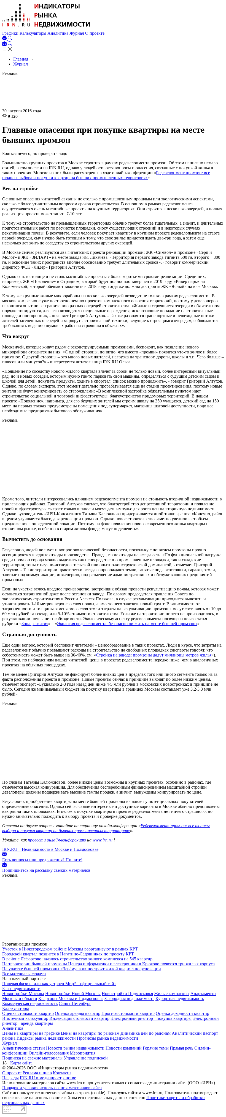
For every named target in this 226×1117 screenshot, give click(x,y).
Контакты (62, 1072)
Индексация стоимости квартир (79, 1018)
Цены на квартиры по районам (90, 1033)
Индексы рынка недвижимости (46, 1038)
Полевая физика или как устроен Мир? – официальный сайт (59, 983)
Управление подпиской (86, 1058)
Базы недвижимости (21, 988)
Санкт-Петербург (75, 1003)
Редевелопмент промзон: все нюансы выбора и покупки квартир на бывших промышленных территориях (106, 175)
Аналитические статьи (23, 1048)
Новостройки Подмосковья (127, 993)
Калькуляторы (33, 33)
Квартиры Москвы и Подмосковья (70, 998)
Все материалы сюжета (24, 973)
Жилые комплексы (171, 993)
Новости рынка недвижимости (75, 1048)
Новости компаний (124, 1048)
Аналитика (58, 33)
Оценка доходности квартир (182, 1013)
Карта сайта (21, 1063)
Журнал (77, 33)
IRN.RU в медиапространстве (48, 1077)
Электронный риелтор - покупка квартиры (151, 1018)
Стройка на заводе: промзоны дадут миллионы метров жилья (153, 655)
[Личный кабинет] (5, 38)
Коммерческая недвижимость (30, 1003)
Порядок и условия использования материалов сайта (52, 1087)
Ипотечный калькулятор (25, 1018)
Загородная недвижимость (129, 998)
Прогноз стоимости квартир (128, 1013)
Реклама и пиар (37, 1072)
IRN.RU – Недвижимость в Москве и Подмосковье (50, 849)
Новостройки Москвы (23, 993)
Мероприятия (82, 1053)
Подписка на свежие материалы (32, 1058)
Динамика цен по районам (145, 1033)
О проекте (94, 33)
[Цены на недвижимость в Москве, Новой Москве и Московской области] (46, 28)
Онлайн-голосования (49, 1053)
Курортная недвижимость (179, 998)
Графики (11, 33)
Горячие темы (156, 1048)
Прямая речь (181, 1048)
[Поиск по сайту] (10, 38)
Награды (10, 1077)
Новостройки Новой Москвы (73, 993)
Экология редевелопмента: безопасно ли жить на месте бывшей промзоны (127, 623)
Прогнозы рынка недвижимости (107, 1038)
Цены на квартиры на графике (31, 1033)
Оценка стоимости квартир (28, 1013)
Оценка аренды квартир (77, 1013)
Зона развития (34, 623)
